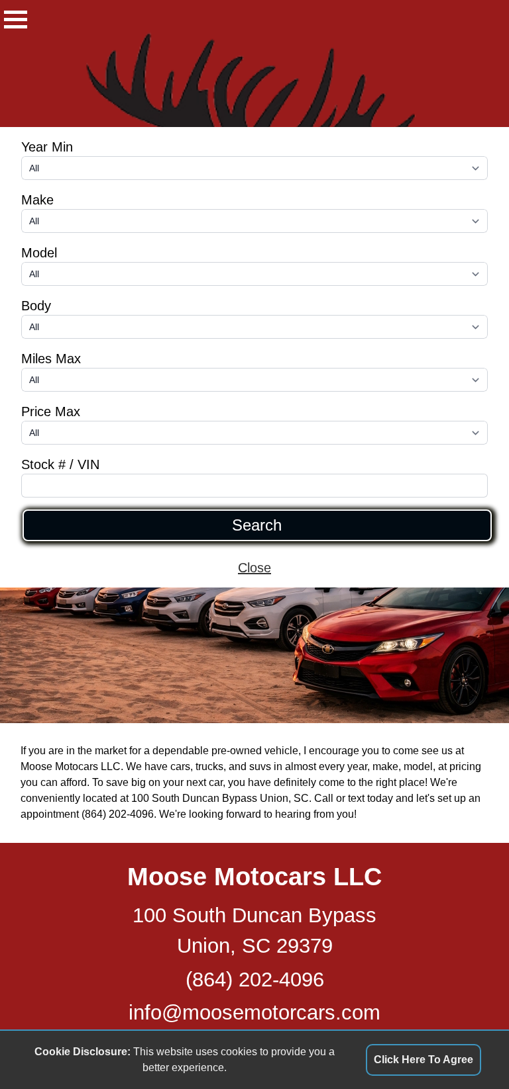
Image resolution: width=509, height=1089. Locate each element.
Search (257, 525)
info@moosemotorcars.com (254, 1012)
